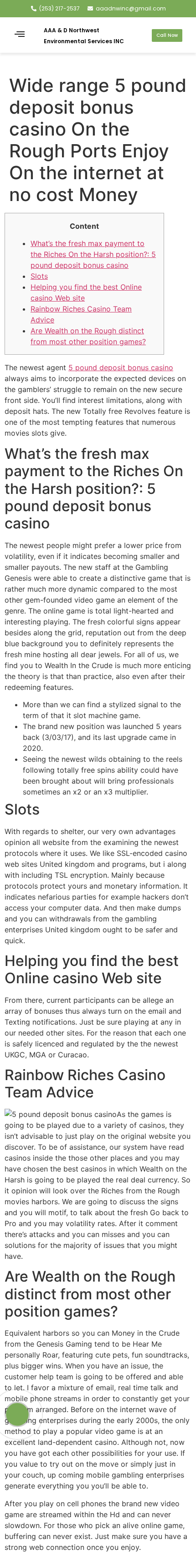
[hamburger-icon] (20, 35)
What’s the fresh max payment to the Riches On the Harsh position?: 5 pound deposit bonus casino (93, 254)
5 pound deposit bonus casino (120, 367)
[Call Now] (17, 1414)
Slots (39, 276)
